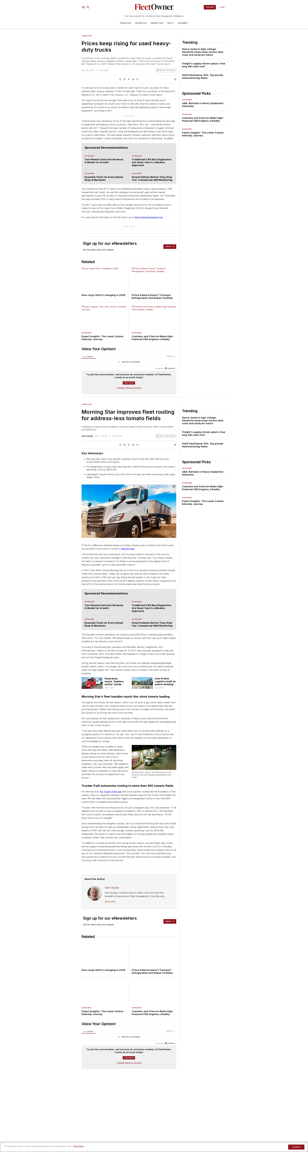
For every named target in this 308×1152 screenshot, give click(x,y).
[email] (137, 79)
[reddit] (133, 79)
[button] (83, 7)
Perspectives (157, 23)
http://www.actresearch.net (149, 212)
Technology (141, 23)
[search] (88, 7)
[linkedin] (124, 79)
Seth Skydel (87, 427)
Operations (125, 23)
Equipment (183, 23)
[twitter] (129, 79)
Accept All (296, 1147)
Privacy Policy (78, 1146)
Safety (170, 23)
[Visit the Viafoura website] (170, 360)
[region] (129, 354)
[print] (175, 79)
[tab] (89, 348)
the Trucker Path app (110, 795)
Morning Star (128, 540)
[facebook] (120, 79)
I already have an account (128, 379)
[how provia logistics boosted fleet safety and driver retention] (142, 684)
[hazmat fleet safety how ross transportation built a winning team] (92, 684)
